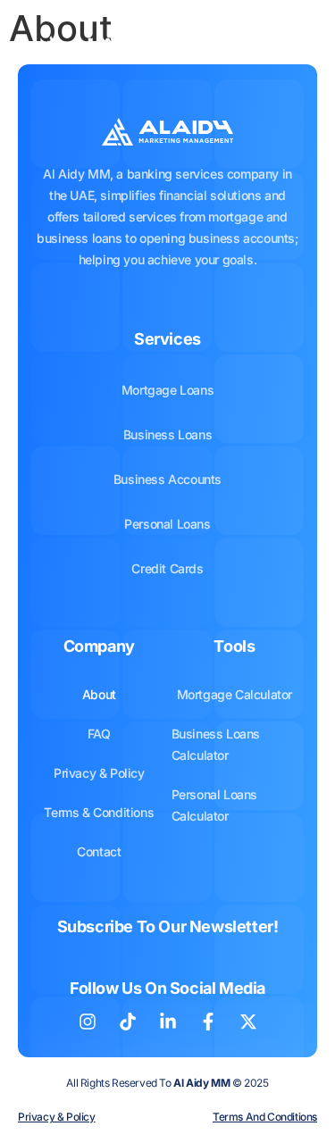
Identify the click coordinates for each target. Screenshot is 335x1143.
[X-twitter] (248, 1021)
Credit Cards (167, 568)
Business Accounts (167, 479)
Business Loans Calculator (216, 744)
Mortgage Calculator (234, 694)
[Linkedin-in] (168, 1021)
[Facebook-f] (208, 1021)
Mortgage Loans (167, 389)
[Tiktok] (128, 1021)
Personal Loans (167, 523)
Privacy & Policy (99, 772)
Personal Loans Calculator (214, 805)
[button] (284, 50)
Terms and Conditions (265, 1116)
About (99, 694)
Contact (99, 851)
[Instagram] (87, 1021)
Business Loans (167, 434)
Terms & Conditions (99, 812)
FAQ (99, 733)
